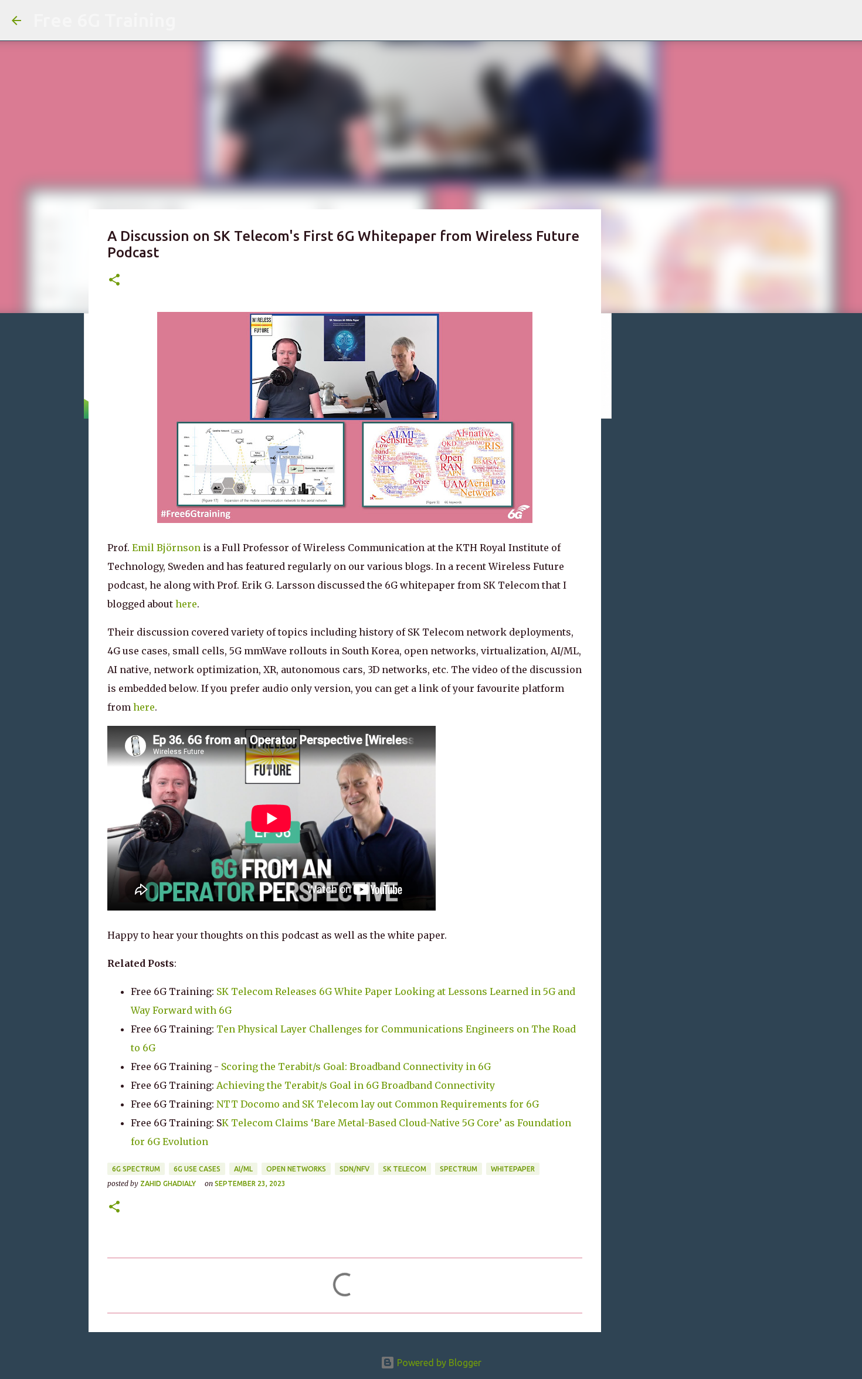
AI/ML (243, 1169)
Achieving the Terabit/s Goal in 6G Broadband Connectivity (355, 1085)
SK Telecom (404, 1169)
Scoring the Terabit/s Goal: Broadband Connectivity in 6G (356, 1066)
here (186, 604)
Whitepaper (513, 1169)
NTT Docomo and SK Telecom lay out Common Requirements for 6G (377, 1104)
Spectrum (458, 1169)
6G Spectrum (136, 1169)
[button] (114, 280)
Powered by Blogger (438, 1362)
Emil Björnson (166, 547)
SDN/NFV (354, 1169)
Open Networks (296, 1169)
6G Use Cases (197, 1169)
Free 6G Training (104, 19)
